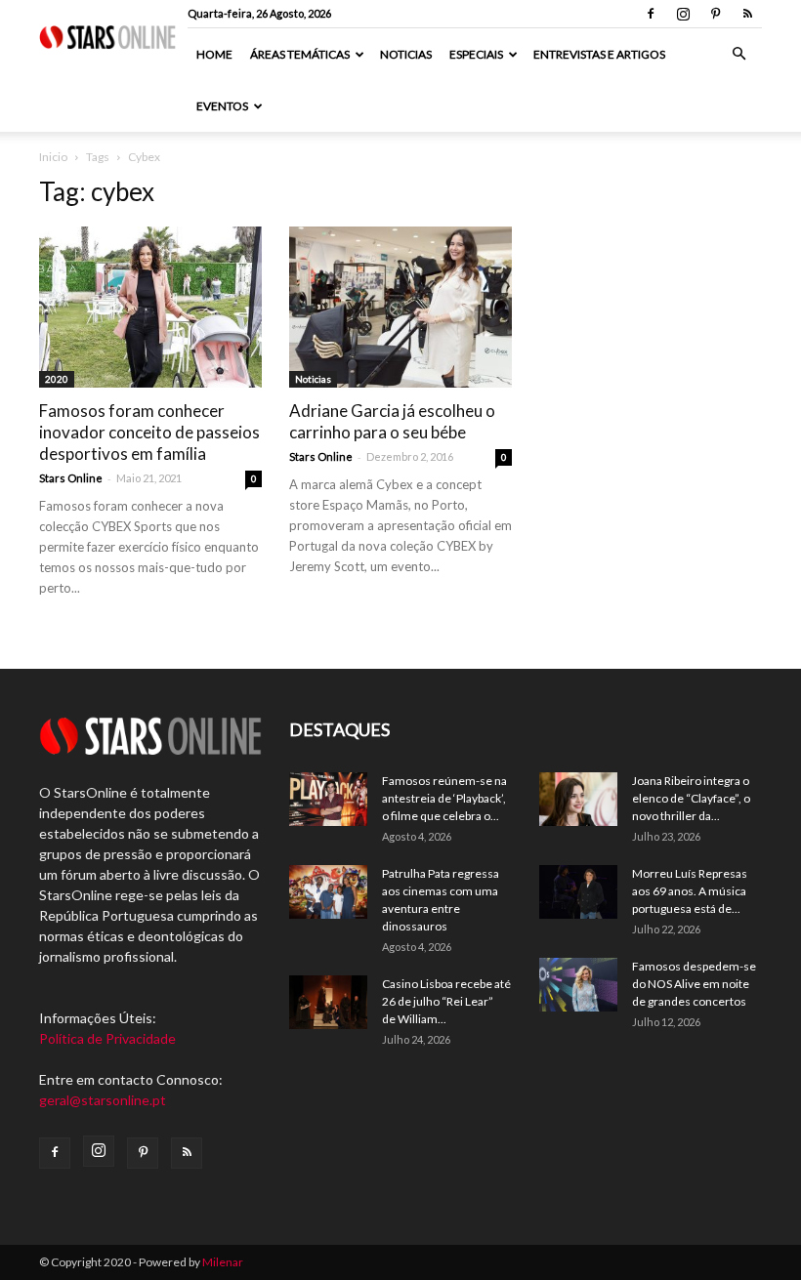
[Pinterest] (715, 13)
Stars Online (71, 478)
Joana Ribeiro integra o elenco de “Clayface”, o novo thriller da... (691, 798)
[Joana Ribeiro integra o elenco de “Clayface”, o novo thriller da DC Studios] (578, 799)
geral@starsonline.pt (102, 1100)
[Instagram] (682, 13)
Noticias (406, 54)
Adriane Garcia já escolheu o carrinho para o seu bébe (392, 421)
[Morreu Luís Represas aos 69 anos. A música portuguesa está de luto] (578, 892)
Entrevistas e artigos (599, 54)
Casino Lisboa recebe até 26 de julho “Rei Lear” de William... (446, 1001)
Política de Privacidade (107, 1038)
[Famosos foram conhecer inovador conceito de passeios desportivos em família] (150, 307)
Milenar (222, 1262)
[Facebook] (650, 13)
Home (214, 54)
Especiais (476, 54)
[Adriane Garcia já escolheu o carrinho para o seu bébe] (400, 307)
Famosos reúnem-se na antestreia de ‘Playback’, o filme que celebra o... (444, 798)
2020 (56, 379)
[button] (738, 54)
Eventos (222, 106)
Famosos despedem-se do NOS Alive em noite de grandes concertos (694, 984)
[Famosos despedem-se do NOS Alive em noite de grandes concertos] (578, 985)
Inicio (53, 156)
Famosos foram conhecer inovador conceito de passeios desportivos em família (149, 432)
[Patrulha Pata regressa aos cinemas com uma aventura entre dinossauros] (328, 892)
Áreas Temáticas (300, 54)
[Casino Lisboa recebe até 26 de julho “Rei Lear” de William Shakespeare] (328, 1002)
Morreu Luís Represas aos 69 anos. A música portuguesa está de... (689, 891)
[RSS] (747, 13)
